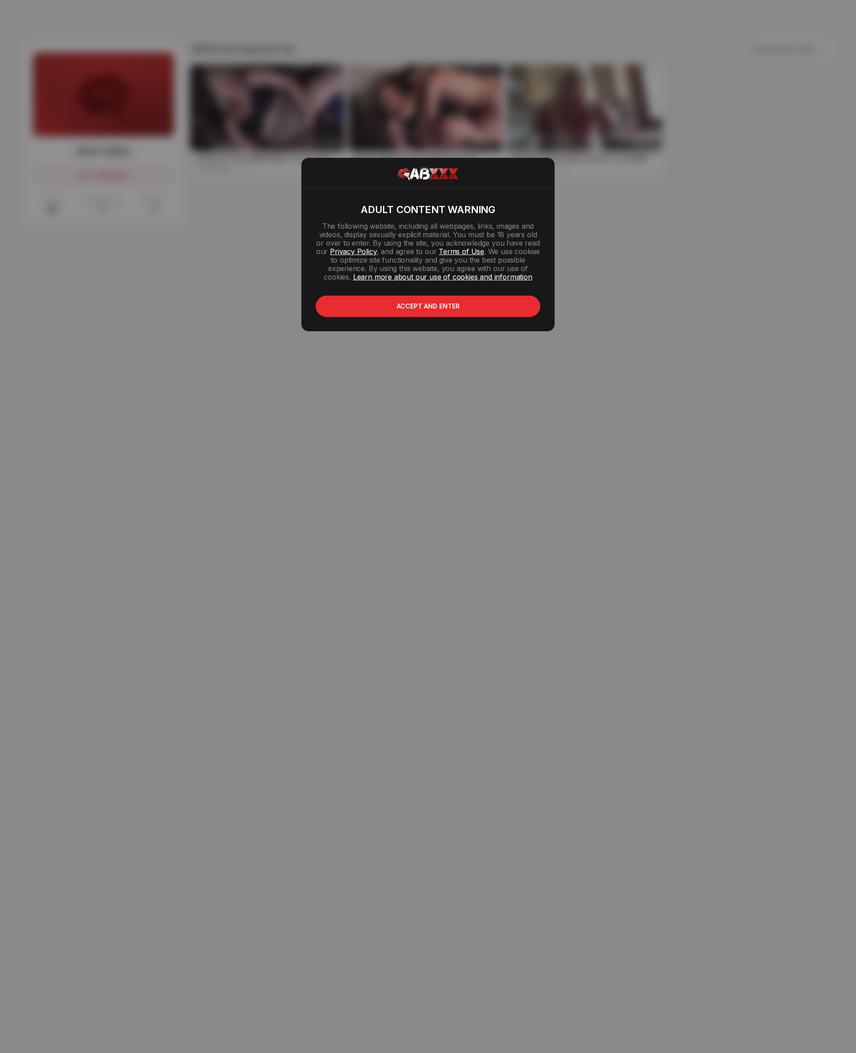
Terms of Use (461, 251)
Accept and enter (428, 306)
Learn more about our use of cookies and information (442, 276)
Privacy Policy (353, 251)
